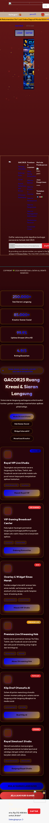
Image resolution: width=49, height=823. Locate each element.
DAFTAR (29, 33)
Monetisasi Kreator (22, 438)
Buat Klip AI (21, 715)
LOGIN (19, 33)
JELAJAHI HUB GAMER (22, 795)
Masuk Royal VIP (21, 493)
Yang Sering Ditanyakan (31, 173)
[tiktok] (38, 196)
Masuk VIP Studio (22, 607)
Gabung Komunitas (22, 550)
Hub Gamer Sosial (21, 424)
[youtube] (39, 196)
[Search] (46, 6)
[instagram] (40, 196)
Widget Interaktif (21, 431)
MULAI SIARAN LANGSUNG (22, 786)
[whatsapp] (41, 196)
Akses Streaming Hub (22, 661)
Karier (20, 179)
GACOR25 (19, 26)
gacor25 (33, 14)
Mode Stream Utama (21, 416)
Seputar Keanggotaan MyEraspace (32, 213)
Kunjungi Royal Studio (22, 768)
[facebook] (37, 196)
